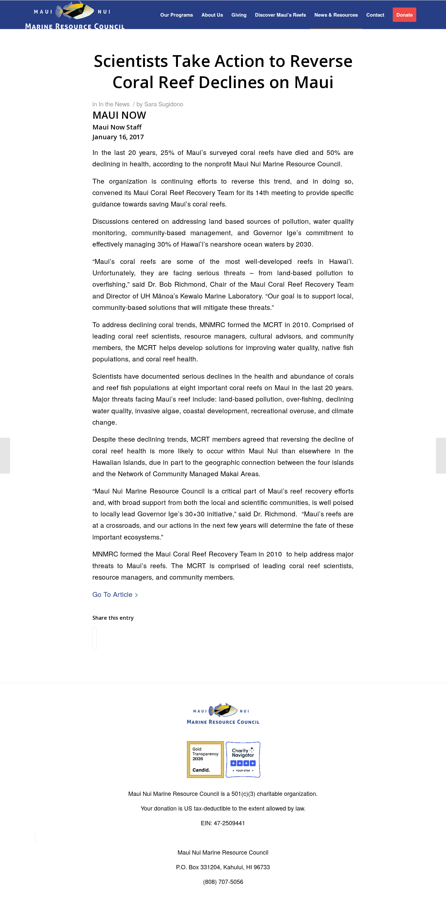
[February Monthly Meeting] (5, 456)
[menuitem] (176, 14)
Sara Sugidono (163, 103)
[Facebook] (30, 838)
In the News (114, 103)
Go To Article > (115, 594)
